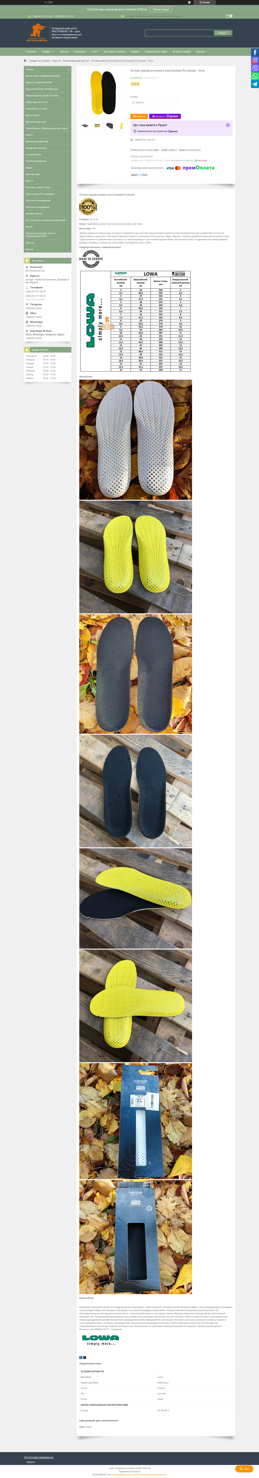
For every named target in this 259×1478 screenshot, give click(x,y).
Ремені (29, 167)
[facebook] (80, 1358)
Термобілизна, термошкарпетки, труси (46, 128)
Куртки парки (33, 115)
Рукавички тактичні (36, 148)
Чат (247, 1468)
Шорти (29, 134)
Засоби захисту (34, 213)
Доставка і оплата (114, 51)
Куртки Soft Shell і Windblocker (42, 89)
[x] (84, 1358)
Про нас (64, 51)
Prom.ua (146, 1468)
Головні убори (33, 154)
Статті (94, 51)
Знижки (135, 51)
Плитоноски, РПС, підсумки (40, 194)
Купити (141, 116)
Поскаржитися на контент (125, 1474)
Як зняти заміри (182, 51)
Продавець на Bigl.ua (129, 1471)
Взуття (57, 60)
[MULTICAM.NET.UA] (37, 32)
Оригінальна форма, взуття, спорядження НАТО (41, 234)
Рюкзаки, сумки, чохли (38, 187)
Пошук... (222, 33)
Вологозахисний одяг (37, 141)
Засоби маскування (36, 161)
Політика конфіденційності (153, 1474)
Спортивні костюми (36, 108)
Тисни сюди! (161, 9)
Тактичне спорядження (38, 200)
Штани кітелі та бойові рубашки (43, 75)
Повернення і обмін (156, 51)
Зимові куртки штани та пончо (42, 95)
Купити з (161, 116)
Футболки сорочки (36, 121)
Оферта (31, 1462)
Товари (46, 51)
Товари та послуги (39, 60)
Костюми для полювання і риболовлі (46, 220)
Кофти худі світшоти (37, 102)
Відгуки (200, 51)
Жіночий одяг (33, 174)
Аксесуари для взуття (76, 60)
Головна (31, 51)
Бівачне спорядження (37, 207)
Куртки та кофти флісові (39, 82)
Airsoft (29, 226)
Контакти (80, 51)
